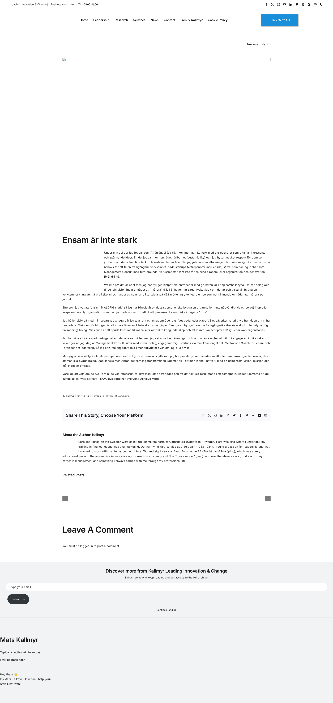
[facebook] (266, 4)
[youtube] (284, 4)
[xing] (309, 4)
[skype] (303, 4)
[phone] (321, 4)
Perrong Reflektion (102, 395)
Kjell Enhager (173, 289)
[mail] (315, 4)
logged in (86, 546)
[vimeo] (297, 4)
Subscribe (18, 599)
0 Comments (122, 395)
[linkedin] (290, 4)
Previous (252, 44)
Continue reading (166, 609)
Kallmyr (70, 395)
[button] (3, 688)
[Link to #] (304, 20)
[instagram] (278, 4)
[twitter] (272, 4)
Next (265, 44)
